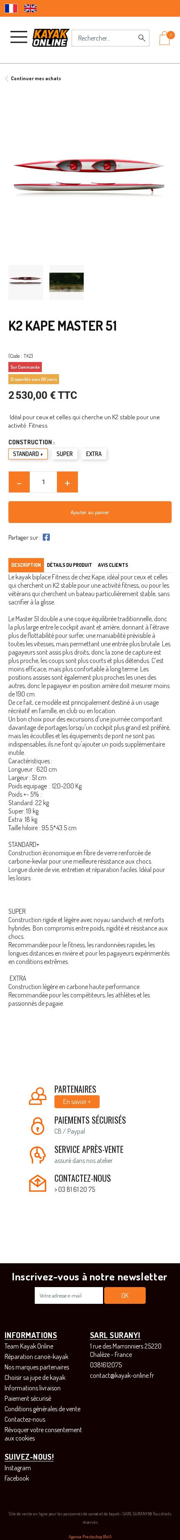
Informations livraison (33, 1388)
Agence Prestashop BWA (90, 1537)
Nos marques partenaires (37, 1367)
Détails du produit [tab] (69, 565)
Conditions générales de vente (42, 1409)
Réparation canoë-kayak (36, 1356)
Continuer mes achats (36, 78)
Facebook (17, 1478)
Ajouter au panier (90, 512)
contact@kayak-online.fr (122, 1375)
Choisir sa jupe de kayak (35, 1377)
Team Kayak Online (29, 1346)
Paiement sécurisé (28, 1398)
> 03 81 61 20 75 (74, 1189)
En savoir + (77, 1101)
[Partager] (45, 537)
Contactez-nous (25, 1419)
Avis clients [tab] (113, 565)
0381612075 (106, 1365)
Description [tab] (26, 565)
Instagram (18, 1468)
